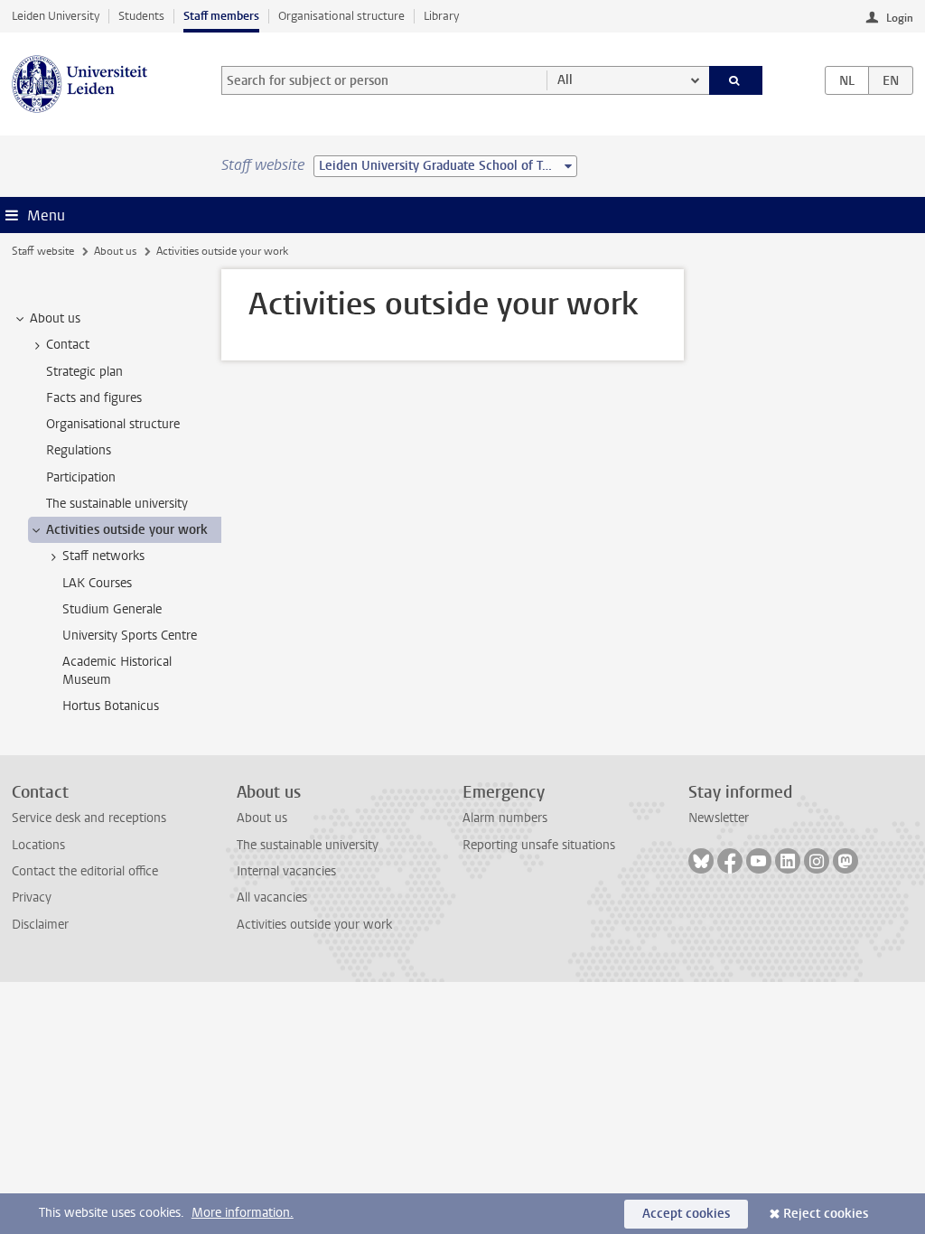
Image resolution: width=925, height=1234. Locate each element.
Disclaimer (40, 924)
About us (115, 251)
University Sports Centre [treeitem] (129, 635)
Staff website (43, 251)
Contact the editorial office (85, 871)
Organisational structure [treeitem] (113, 424)
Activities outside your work (314, 924)
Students (141, 15)
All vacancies (272, 897)
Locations (38, 845)
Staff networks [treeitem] (103, 556)
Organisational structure (341, 15)
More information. (243, 1212)
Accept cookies (686, 1213)
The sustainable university (307, 845)
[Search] (736, 80)
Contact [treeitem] (67, 344)
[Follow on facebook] (730, 861)
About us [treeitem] (55, 318)
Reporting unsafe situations (538, 845)
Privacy (31, 897)
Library (441, 15)
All (565, 80)
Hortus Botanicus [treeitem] (110, 706)
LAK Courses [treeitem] (97, 583)
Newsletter (718, 818)
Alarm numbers (504, 818)
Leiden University (55, 15)
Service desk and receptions (89, 818)
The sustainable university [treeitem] (117, 503)
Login (899, 18)
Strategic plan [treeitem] (84, 371)
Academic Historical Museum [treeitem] (117, 670)
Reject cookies (825, 1213)
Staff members (221, 15)
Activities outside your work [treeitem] (127, 529)
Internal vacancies (286, 871)
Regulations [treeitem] (78, 450)
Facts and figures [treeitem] (94, 398)
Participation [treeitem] (81, 477)
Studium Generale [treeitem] (112, 609)
